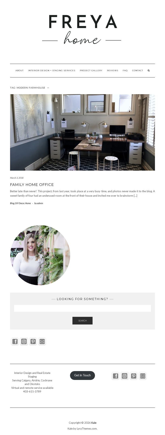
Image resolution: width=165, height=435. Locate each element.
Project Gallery (91, 70)
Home (28, 203)
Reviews (112, 70)
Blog (12, 203)
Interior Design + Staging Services (51, 70)
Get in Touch (82, 375)
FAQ (125, 70)
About (19, 70)
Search (82, 320)
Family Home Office (32, 185)
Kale (93, 422)
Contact (137, 70)
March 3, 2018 (16, 177)
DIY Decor (19, 203)
